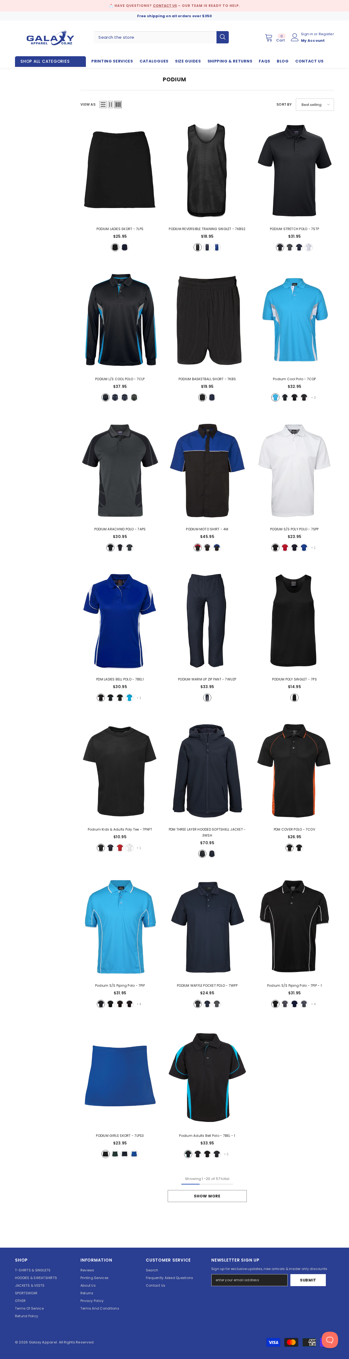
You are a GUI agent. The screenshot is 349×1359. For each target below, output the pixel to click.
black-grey (110, 1004)
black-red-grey (304, 397)
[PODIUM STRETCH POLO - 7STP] (294, 170)
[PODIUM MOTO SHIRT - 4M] (207, 470)
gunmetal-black (129, 547)
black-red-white (198, 547)
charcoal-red (285, 1004)
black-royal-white (217, 547)
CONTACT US (165, 5)
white (309, 247)
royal (304, 547)
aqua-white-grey (275, 397)
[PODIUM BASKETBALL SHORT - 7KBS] (207, 320)
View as (87, 104)
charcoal (289, 247)
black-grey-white (207, 547)
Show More (207, 1196)
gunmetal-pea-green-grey (134, 397)
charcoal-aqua (304, 1004)
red (285, 547)
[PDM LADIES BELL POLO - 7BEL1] (120, 620)
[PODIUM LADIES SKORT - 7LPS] (120, 170)
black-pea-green (120, 698)
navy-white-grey (125, 397)
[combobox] (155, 37)
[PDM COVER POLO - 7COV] (294, 770)
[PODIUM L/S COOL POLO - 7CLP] (120, 320)
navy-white (207, 247)
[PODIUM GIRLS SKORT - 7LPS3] (120, 1077)
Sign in (307, 34)
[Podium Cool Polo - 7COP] (294, 320)
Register (326, 34)
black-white (198, 247)
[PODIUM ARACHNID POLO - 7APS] (120, 470)
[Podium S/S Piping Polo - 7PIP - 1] (294, 927)
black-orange (289, 848)
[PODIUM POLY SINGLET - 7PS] (294, 620)
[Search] (161, 37)
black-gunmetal (110, 547)
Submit (308, 1280)
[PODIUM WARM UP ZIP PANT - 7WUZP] (207, 620)
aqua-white (129, 698)
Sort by (284, 104)
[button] (103, 104)
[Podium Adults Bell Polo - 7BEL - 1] (207, 1077)
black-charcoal (299, 848)
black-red (101, 698)
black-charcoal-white (294, 397)
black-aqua (110, 698)
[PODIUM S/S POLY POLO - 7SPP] (294, 470)
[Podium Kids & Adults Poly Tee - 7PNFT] (120, 770)
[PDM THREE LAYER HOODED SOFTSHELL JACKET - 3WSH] (207, 770)
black (115, 247)
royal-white (217, 247)
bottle (115, 1154)
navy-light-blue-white (115, 397)
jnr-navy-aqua (294, 1004)
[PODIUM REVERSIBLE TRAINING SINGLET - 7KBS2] (207, 170)
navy (125, 247)
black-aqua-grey (105, 397)
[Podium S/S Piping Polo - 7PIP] (120, 927)
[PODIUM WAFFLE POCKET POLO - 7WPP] (207, 927)
